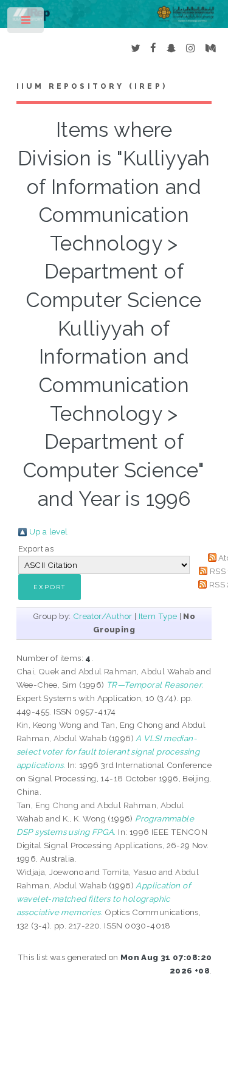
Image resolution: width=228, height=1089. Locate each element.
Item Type (158, 616)
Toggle (26, 23)
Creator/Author (103, 616)
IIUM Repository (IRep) (91, 86)
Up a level (48, 531)
